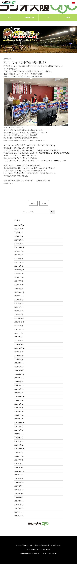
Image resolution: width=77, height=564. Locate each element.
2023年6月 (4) (18, 284)
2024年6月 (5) (18, 262)
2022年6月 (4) (18, 307)
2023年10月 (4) (19, 270)
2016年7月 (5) (18, 460)
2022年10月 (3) (19, 292)
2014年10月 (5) (19, 497)
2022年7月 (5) (18, 303)
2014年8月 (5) (18, 504)
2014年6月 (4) (18, 512)
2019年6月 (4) (18, 389)
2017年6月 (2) (18, 437)
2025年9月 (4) (18, 229)
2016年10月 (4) (19, 449)
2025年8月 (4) (18, 232)
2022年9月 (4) (18, 296)
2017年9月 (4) (18, 426)
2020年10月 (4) (19, 348)
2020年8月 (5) (18, 355)
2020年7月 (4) (18, 359)
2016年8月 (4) (18, 456)
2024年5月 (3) (18, 266)
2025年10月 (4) (19, 225)
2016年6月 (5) (18, 463)
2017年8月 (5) (18, 430)
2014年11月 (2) (19, 493)
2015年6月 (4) (18, 486)
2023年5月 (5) (18, 288)
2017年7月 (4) (18, 434)
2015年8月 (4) (18, 478)
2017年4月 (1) (18, 445)
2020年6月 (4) (18, 363)
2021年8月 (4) (18, 329)
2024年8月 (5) (18, 255)
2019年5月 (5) (18, 393)
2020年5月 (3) (18, 367)
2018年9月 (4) (18, 400)
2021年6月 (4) (18, 337)
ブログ (48, 17)
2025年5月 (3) (18, 244)
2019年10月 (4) (19, 374)
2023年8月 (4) (18, 277)
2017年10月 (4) (19, 422)
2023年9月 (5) (18, 273)
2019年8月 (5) (18, 381)
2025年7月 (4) (18, 236)
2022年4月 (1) (18, 314)
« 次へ (33, 203)
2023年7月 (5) (18, 281)
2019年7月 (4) (18, 385)
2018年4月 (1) (18, 419)
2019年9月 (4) (18, 378)
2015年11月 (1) (19, 467)
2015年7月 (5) (18, 482)
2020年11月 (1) (19, 344)
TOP (9, 17)
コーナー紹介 (29, 17)
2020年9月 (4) (18, 352)
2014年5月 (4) (18, 516)
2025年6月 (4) (18, 240)
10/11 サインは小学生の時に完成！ (25, 62)
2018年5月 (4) (18, 415)
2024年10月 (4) (19, 247)
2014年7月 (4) (18, 508)
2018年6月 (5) (18, 411)
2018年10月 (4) (19, 396)
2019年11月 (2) (19, 370)
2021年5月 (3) (18, 340)
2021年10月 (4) (19, 322)
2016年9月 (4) (18, 452)
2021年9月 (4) (18, 326)
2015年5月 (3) (18, 490)
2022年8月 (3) (18, 299)
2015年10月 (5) (19, 471)
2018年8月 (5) (18, 404)
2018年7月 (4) (18, 408)
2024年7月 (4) (18, 258)
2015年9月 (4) (18, 475)
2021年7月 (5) (18, 333)
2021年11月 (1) (19, 318)
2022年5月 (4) (18, 311)
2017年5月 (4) (18, 441)
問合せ (67, 17)
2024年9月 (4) (18, 251)
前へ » (44, 203)
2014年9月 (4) (18, 501)
